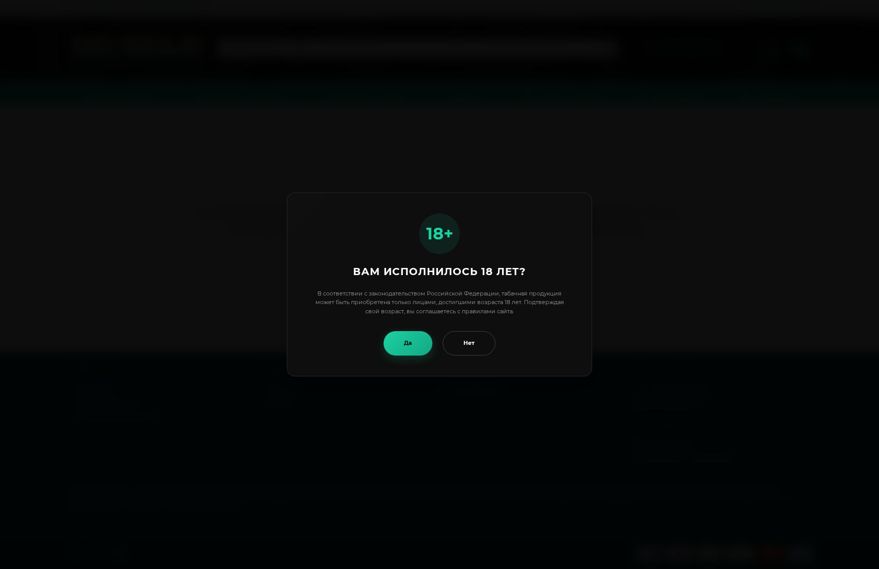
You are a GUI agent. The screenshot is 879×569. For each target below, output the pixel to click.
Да (408, 342)
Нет (469, 342)
